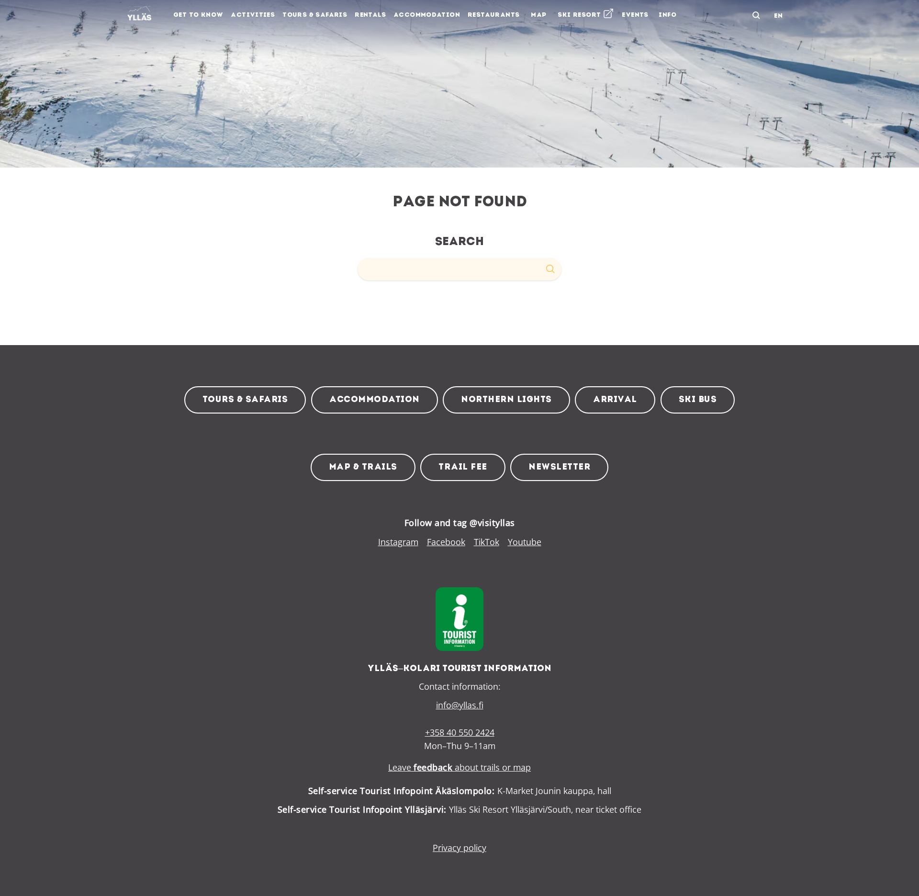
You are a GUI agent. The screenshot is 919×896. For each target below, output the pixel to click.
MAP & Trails (363, 467)
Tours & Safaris (245, 400)
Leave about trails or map (459, 767)
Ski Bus (698, 400)
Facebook (446, 542)
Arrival (615, 400)
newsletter (559, 467)
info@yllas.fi (459, 705)
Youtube (524, 542)
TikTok (486, 542)
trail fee (462, 467)
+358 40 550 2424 (459, 732)
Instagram (398, 542)
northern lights (506, 400)
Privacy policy (459, 847)
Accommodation (374, 400)
